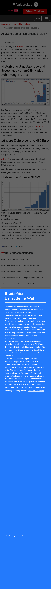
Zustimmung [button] (27, 536)
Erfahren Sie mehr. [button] (36, 391)
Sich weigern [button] (11, 536)
